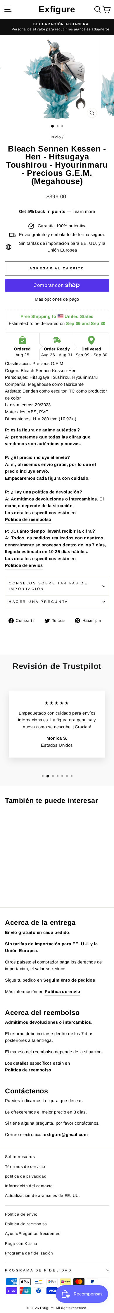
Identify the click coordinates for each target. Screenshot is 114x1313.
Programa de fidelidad (38, 1270)
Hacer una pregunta (38, 601)
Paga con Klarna (21, 1243)
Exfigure (57, 9)
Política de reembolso (26, 1224)
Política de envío (21, 1214)
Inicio (56, 137)
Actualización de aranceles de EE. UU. (42, 1195)
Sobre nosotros (20, 1156)
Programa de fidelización (29, 1253)
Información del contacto (29, 1186)
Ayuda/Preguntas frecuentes (33, 1233)
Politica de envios (24, 565)
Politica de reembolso (28, 519)
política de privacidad (25, 1176)
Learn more (83, 211)
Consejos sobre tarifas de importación (48, 586)
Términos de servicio (25, 1166)
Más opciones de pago (57, 299)
